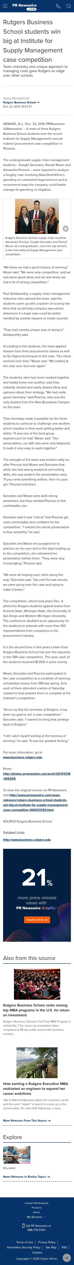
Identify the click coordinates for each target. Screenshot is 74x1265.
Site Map (51, 1247)
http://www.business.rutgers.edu (27, 839)
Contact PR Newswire (37, 1203)
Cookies (37, 1252)
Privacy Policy (47, 1242)
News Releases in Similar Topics (24, 1177)
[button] (37, 216)
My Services (35, 1217)
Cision (44, 1259)
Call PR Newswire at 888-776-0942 (38, 1228)
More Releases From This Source (25, 1121)
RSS (64, 1247)
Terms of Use (24, 1242)
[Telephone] (58, 6)
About (36, 1212)
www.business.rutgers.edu (22, 757)
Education (9, 1168)
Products (37, 1208)
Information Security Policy (23, 1247)
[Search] (69, 6)
